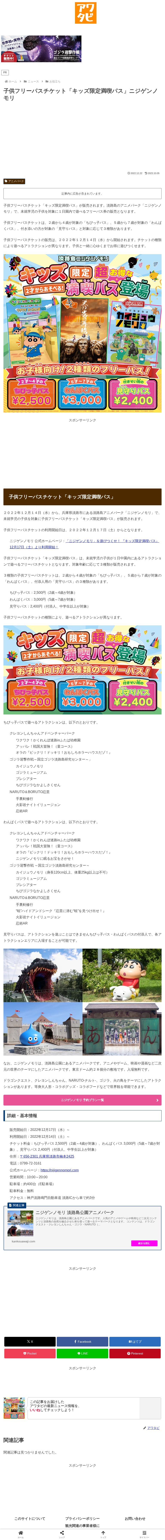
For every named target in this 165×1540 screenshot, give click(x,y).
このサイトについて (29, 1518)
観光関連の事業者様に (82, 1526)
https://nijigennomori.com (60, 1170)
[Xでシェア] (27, 1241)
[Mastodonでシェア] (64, 1241)
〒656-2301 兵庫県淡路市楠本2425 (47, 1156)
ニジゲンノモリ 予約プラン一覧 (82, 1100)
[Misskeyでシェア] (138, 1241)
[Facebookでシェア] (27, 1253)
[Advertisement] (82, 137)
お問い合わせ (135, 1518)
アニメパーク (16, 181)
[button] (119, 1264)
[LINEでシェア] (138, 1253)
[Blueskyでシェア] (101, 1241)
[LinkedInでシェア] (82, 1264)
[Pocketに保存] (101, 1253)
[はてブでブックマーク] (64, 1253)
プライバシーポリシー (82, 1518)
